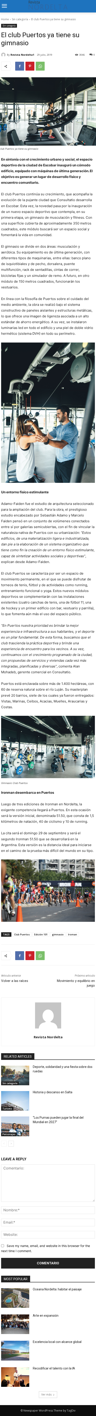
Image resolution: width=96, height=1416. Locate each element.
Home (5, 19)
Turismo (7, 1108)
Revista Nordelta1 (22, 54)
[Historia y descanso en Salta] (15, 1101)
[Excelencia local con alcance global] (15, 1350)
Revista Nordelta (48, 1037)
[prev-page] (4, 1144)
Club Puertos (22, 934)
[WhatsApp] (40, 66)
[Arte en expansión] (15, 1324)
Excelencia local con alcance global (57, 1342)
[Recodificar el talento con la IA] (15, 1377)
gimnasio (58, 934)
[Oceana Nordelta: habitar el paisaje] (15, 1298)
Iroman (72, 934)
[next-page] (11, 1144)
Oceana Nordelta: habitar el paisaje (57, 1289)
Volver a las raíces (14, 981)
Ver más (46, 1394)
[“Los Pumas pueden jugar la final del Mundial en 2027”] (15, 1126)
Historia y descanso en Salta (52, 1092)
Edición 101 (41, 934)
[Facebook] (19, 66)
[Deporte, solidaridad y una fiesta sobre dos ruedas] (15, 1075)
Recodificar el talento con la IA (54, 1368)
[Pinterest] (29, 66)
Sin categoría (20, 19)
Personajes (8, 1134)
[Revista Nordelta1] (4, 55)
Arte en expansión (45, 1315)
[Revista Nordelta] (48, 1015)
